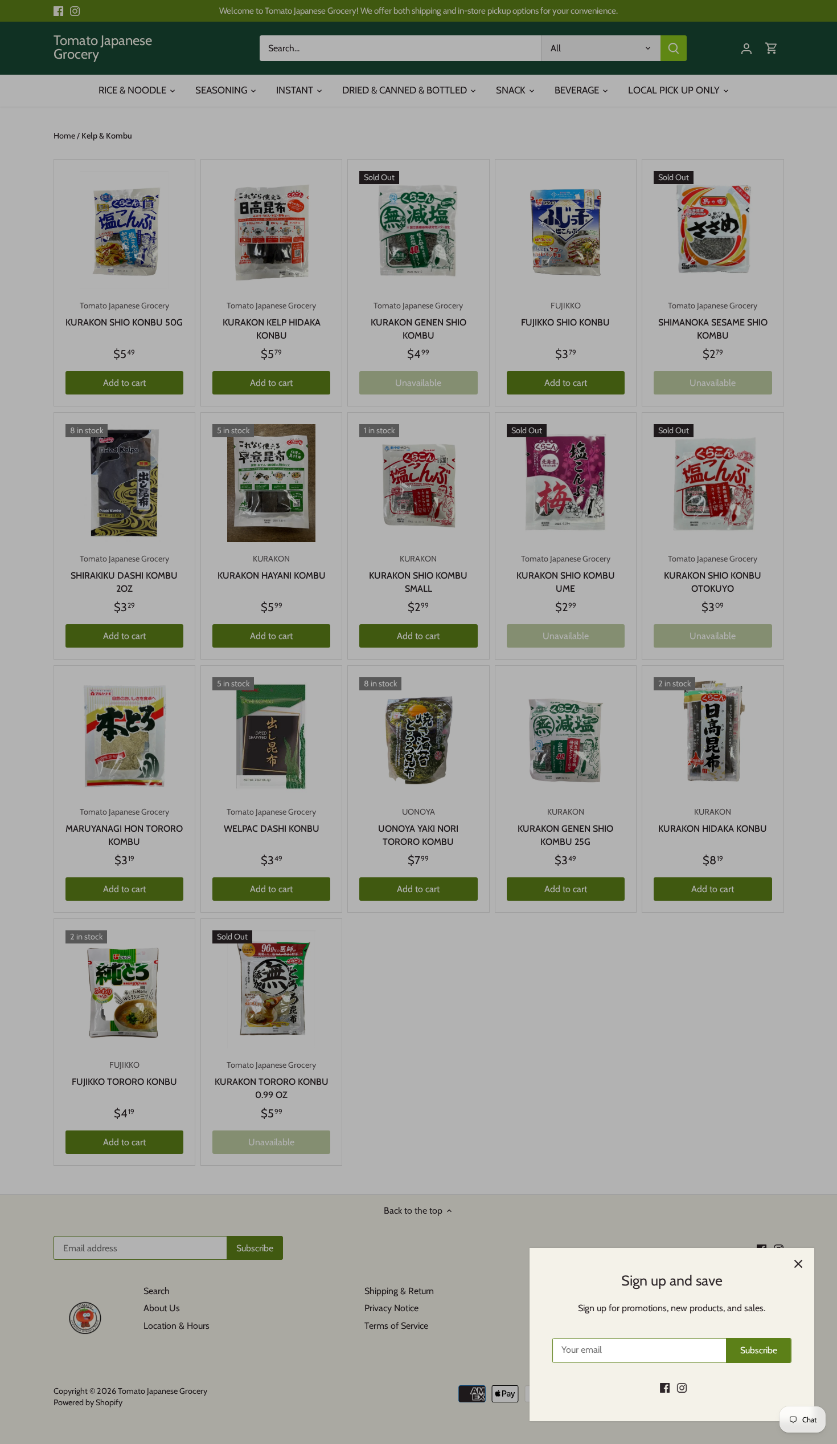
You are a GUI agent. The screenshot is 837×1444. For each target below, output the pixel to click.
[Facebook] (665, 1387)
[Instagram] (682, 1387)
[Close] (798, 1263)
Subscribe (758, 1350)
